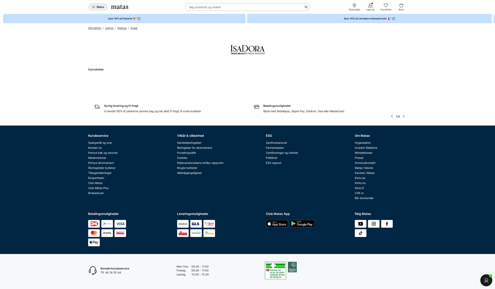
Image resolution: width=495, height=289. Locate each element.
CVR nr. (359, 193)
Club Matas (95, 183)
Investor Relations (366, 147)
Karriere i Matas (365, 172)
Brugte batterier (187, 167)
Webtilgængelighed (189, 172)
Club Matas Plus (98, 188)
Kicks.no (360, 183)
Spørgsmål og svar (100, 142)
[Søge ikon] (306, 7)
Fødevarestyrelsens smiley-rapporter (200, 162)
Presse (359, 157)
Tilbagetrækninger (100, 172)
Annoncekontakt (365, 162)
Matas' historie (364, 167)
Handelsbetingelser (189, 142)
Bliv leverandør (364, 198)
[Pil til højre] (492, 18)
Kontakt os (95, 147)
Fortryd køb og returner (103, 152)
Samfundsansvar (276, 142)
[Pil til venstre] (392, 116)
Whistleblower (363, 152)
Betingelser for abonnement (194, 147)
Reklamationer (97, 157)
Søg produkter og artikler (205, 7)
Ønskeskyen (96, 193)
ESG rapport (273, 162)
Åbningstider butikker (101, 167)
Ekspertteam (96, 178)
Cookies (182, 157)
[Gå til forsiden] (119, 7)
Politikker (271, 157)
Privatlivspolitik (186, 152)
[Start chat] (486, 280)
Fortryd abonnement (101, 162)
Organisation (363, 142)
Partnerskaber (275, 147)
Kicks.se (360, 178)
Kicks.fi (359, 188)
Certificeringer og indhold (282, 152)
